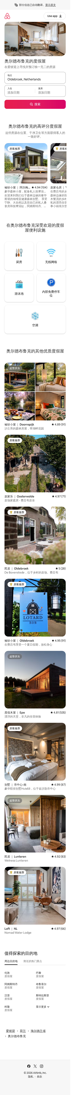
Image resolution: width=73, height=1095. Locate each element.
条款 (39, 1076)
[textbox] (19, 92)
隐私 (30, 1076)
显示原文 (50, 5)
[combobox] (35, 79)
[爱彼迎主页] (7, 16)
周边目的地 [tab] (11, 961)
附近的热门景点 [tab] (33, 961)
